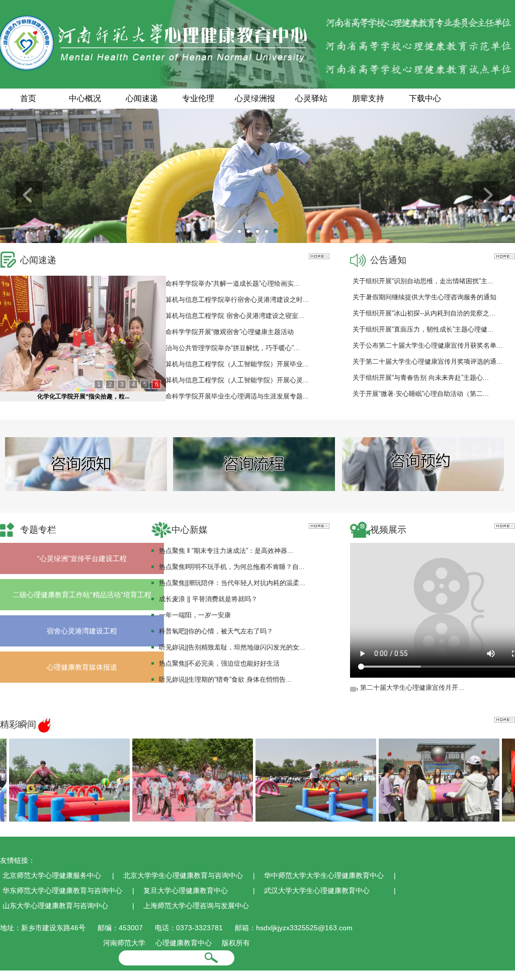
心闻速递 (142, 98)
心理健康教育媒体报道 (82, 667)
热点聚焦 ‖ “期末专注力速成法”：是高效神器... (226, 550)
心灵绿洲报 (255, 98)
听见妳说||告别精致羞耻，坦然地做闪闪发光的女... (232, 647)
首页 (28, 98)
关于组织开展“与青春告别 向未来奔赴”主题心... (421, 377)
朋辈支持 (368, 98)
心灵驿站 (311, 98)
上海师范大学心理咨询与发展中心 (196, 906)
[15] (426, 779)
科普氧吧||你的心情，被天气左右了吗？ (216, 631)
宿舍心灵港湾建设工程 (82, 631)
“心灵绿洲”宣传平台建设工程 (82, 558)
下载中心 (425, 98)
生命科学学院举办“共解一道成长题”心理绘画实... (229, 283)
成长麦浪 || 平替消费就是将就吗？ (208, 599)
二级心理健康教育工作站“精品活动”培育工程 (82, 595)
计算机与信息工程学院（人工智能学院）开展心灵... (234, 380)
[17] (180, 779)
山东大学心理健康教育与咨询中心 (55, 906)
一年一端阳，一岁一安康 (195, 615)
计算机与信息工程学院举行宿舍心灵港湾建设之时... (234, 299)
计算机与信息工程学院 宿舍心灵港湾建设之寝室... (231, 315)
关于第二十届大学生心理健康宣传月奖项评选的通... (427, 361)
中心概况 (85, 98)
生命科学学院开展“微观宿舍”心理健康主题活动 (226, 332)
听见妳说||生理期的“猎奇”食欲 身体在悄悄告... (225, 679)
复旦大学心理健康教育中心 (185, 890)
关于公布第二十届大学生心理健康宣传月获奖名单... (427, 345)
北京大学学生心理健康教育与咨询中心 (183, 875)
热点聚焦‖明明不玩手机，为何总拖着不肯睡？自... (232, 567)
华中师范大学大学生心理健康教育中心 (324, 875)
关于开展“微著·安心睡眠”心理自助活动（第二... (421, 393)
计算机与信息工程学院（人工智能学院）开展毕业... (234, 364)
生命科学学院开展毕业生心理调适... (83, 396)
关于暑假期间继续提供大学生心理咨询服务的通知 (424, 297)
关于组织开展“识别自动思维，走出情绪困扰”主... (423, 281)
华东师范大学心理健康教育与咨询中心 (62, 890)
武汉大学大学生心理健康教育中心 (317, 890)
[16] (303, 779)
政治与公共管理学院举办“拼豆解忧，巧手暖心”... (229, 348)
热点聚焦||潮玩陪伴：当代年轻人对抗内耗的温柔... (232, 583)
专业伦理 (198, 98)
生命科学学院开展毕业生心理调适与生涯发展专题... (234, 396)
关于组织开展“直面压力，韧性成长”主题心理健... (423, 329)
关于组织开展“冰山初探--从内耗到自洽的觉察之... (424, 313)
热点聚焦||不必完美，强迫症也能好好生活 (219, 663)
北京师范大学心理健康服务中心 (52, 875)
